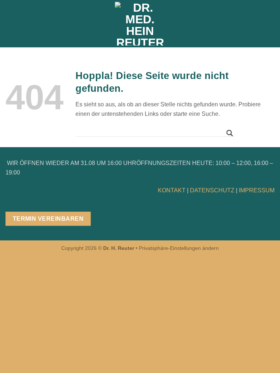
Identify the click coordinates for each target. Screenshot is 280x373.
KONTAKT (172, 190)
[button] (9, 23)
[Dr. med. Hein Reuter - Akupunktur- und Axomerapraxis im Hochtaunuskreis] (140, 23)
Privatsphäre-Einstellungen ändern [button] (179, 248)
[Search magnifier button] (230, 133)
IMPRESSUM (257, 190)
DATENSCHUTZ (212, 190)
